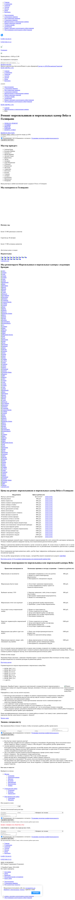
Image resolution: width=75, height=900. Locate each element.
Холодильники (9, 15)
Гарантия (7, 5)
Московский (12, 782)
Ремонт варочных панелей (12, 23)
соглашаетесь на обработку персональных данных (19, 888)
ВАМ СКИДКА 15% (7, 68)
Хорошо (36, 892)
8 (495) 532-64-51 (6, 39)
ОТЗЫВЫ (7, 125)
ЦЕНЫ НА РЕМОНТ (11, 123)
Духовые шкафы (9, 25)
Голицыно (4, 50)
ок (19, 806)
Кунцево (10, 780)
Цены (6, 10)
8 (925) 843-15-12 (6, 42)
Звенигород (11, 793)
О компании (8, 4)
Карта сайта (8, 878)
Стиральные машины (11, 17)
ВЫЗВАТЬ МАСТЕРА (8, 133)
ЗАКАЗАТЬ (48, 496)
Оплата (6, 9)
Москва (6, 774)
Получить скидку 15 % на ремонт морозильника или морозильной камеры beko (25, 559)
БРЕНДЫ (7, 126)
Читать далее (5, 718)
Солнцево (11, 775)
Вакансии (7, 875)
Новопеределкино (13, 777)
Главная (6, 2)
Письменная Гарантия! (55, 66)
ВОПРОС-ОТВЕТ (10, 130)
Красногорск (12, 784)
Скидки (6, 7)
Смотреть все (5, 261)
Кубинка (10, 792)
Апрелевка (11, 798)
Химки (10, 785)
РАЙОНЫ (7, 128)
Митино (10, 779)
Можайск (11, 800)
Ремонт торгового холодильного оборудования (19, 28)
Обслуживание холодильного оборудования (18, 30)
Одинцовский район (10, 788)
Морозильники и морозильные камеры (16, 21)
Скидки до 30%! (43, 66)
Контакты (7, 12)
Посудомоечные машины (12, 18)
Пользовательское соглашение (13, 877)
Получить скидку (6, 662)
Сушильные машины (11, 20)
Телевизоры (8, 26)
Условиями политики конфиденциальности (45, 138)
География (7, 872)
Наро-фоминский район (11, 796)
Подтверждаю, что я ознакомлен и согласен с (31, 138)
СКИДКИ (62, 556)
